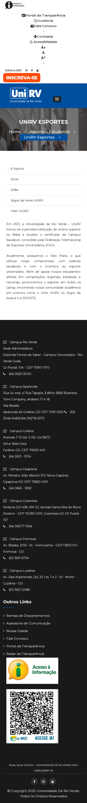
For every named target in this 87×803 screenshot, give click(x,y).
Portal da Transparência (45, 15)
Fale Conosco (45, 26)
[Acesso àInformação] (15, 8)
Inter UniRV (20, 211)
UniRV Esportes (40, 137)
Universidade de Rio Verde (57, 791)
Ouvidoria (45, 21)
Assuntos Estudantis (50, 131)
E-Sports (17, 169)
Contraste (45, 36)
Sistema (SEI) (13, 70)
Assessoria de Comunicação (28, 623)
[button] (57, 99)
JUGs (14, 179)
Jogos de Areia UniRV (27, 200)
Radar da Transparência (25, 654)
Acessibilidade (45, 42)
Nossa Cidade (17, 631)
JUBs (14, 190)
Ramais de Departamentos (28, 616)
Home (15, 131)
